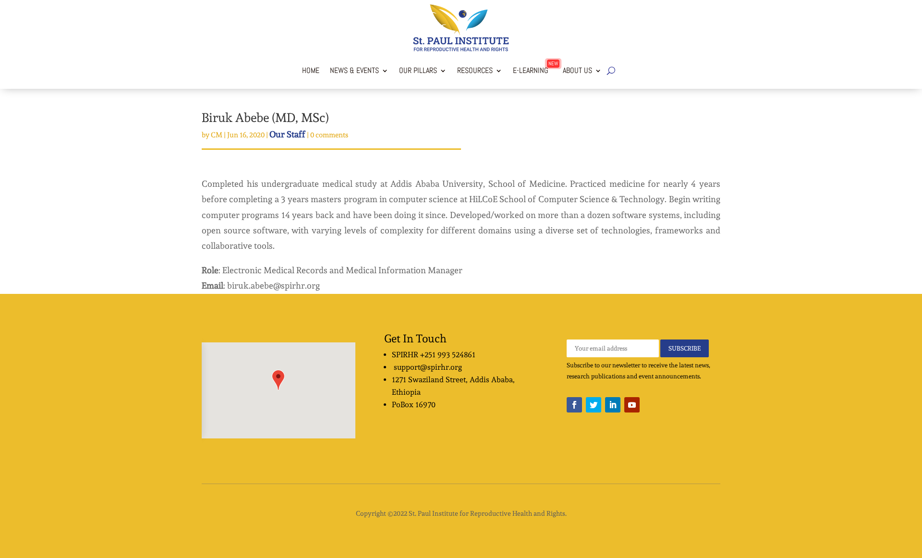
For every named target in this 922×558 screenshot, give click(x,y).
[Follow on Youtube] (632, 404)
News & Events (354, 70)
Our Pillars (418, 70)
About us (575, 70)
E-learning (530, 70)
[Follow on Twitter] (593, 404)
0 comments (329, 135)
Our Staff (287, 134)
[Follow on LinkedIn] (612, 404)
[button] (278, 380)
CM (216, 135)
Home (310, 70)
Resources (475, 70)
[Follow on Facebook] (574, 404)
